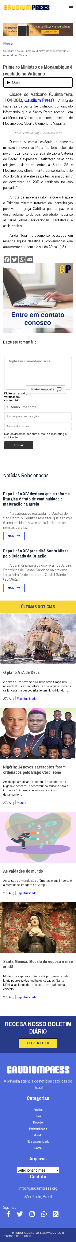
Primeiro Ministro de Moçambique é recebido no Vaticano (37, 70)
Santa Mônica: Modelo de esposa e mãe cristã (38, 964)
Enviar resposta (42, 389)
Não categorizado (38, 1142)
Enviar (18, 445)
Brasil (38, 1116)
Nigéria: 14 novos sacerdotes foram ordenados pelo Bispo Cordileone (34, 769)
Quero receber (38, 1043)
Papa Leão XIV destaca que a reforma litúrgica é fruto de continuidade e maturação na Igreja (36, 499)
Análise (38, 1110)
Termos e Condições (17, 1236)
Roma (8, 44)
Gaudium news (12, 51)
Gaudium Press (38, 100)
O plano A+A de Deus (21, 672)
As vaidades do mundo (23, 871)
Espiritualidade (27, 699)
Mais (11, 536)
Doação (38, 1123)
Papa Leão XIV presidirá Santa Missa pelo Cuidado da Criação (36, 553)
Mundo (21, 803)
